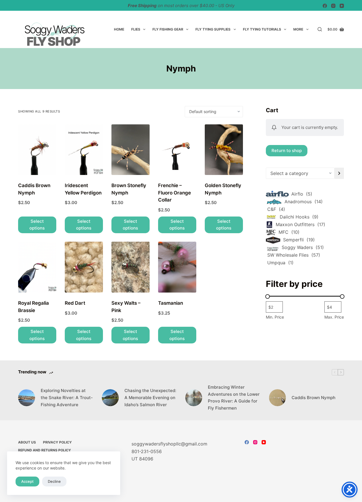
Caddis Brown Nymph (313, 397)
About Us (27, 442)
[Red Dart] (84, 267)
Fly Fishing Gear (167, 29)
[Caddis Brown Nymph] (37, 149)
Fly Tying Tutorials (262, 29)
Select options (37, 224)
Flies (135, 29)
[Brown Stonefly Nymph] (130, 149)
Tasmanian (170, 303)
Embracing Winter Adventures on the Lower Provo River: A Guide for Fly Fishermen (234, 397)
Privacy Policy (57, 442)
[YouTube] (342, 6)
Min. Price (275, 317)
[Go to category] (339, 173)
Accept (27, 481)
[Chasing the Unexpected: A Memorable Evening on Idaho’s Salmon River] (110, 397)
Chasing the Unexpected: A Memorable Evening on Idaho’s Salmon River (150, 397)
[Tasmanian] (177, 267)
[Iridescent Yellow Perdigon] (84, 149)
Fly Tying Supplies (212, 29)
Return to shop (287, 150)
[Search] (320, 29)
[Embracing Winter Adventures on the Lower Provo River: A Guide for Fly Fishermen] (193, 397)
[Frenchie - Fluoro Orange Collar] (177, 149)
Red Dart (75, 303)
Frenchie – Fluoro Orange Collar (174, 193)
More (298, 29)
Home (119, 29)
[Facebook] (325, 6)
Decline (54, 481)
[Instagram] (333, 6)
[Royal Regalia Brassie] (37, 267)
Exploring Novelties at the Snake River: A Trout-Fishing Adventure (67, 397)
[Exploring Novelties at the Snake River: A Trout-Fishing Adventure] (26, 397)
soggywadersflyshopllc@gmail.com (169, 444)
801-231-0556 (147, 451)
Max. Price (334, 317)
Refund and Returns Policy (44, 450)
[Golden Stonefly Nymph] (224, 149)
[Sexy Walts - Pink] (130, 267)
